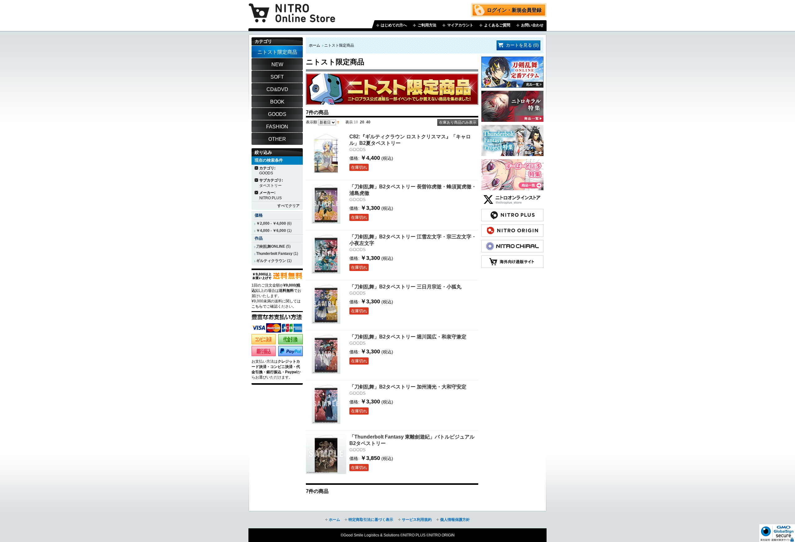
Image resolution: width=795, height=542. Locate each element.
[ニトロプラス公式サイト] (512, 211)
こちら (257, 306)
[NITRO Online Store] (512, 258)
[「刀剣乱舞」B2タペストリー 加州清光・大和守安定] (326, 404)
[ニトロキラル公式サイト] (512, 243)
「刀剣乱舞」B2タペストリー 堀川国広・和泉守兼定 (407, 336)
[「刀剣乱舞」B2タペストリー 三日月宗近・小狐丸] (326, 303)
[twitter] (512, 196)
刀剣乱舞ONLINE (270, 246)
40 (368, 122)
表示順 (311, 122)
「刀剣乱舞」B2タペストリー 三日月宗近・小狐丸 (405, 286)
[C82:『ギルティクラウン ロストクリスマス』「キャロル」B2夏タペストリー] (326, 153)
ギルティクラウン (271, 261)
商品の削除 (257, 168)
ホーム (314, 45)
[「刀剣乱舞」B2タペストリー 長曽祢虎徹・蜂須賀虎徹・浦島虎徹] (326, 203)
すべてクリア (288, 206)
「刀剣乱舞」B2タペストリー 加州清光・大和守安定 (407, 386)
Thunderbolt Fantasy (274, 253)
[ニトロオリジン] (512, 227)
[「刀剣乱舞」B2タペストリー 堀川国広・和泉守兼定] (326, 353)
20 (362, 122)
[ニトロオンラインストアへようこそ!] (291, 8)
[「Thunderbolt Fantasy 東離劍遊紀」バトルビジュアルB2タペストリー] (326, 454)
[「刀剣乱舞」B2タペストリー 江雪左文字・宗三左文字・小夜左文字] (326, 253)
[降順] (338, 122)
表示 (349, 122)
